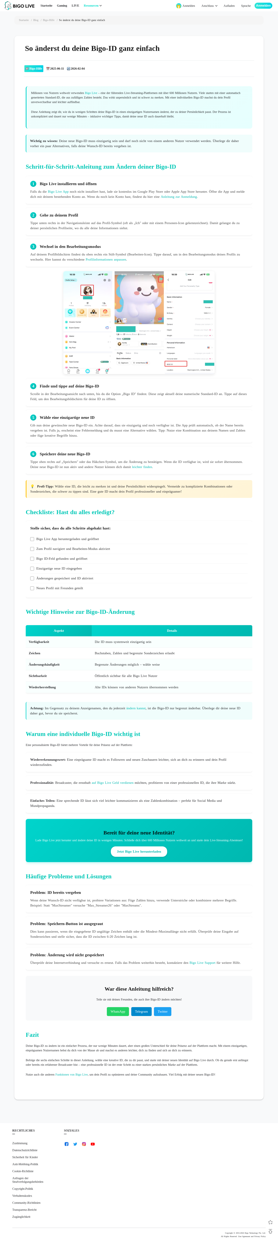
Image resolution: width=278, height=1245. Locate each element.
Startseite (46, 5)
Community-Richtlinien (26, 1202)
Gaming (62, 5)
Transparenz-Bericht (24, 1209)
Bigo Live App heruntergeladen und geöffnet (67, 539)
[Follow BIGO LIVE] (270, 1222)
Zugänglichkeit (21, 1216)
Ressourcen (91, 5)
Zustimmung (19, 1143)
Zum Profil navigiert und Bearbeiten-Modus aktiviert (73, 549)
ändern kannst (136, 708)
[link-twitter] (75, 1144)
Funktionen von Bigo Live (71, 1074)
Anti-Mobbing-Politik (25, 1164)
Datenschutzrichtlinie (24, 1150)
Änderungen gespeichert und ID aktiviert (64, 578)
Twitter (163, 1011)
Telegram (141, 1011)
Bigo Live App (58, 191)
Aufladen (229, 5)
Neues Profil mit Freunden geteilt (59, 588)
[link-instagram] (84, 1144)
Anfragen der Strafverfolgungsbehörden (27, 1180)
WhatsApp (118, 1011)
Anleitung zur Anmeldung (179, 197)
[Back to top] (270, 1231)
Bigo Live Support (202, 963)
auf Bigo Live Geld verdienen (113, 783)
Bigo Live (91, 93)
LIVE (75, 5)
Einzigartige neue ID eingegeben (59, 568)
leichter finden (142, 467)
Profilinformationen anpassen (106, 259)
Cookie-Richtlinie (22, 1171)
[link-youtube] (92, 1144)
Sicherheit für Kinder (25, 1157)
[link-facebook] (66, 1144)
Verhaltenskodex (22, 1195)
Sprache (246, 5)
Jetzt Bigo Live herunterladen (139, 851)
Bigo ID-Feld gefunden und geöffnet (61, 558)
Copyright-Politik (22, 1188)
